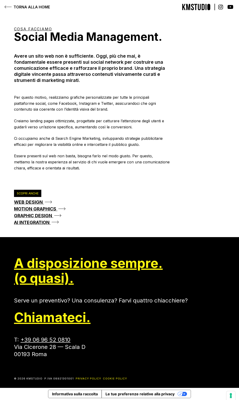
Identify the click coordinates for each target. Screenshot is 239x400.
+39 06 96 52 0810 (45, 339)
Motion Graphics (35, 209)
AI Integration (32, 222)
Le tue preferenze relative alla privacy (140, 394)
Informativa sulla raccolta (75, 394)
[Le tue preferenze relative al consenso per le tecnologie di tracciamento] (230, 395)
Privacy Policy (88, 378)
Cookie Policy (115, 378)
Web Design (29, 202)
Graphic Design (33, 215)
